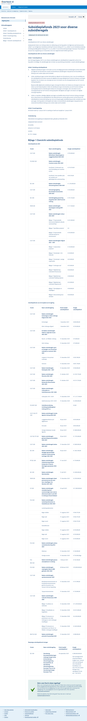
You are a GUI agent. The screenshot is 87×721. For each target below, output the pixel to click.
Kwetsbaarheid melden (31, 717)
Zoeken (14, 7)
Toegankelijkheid (29, 713)
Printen (80, 17)
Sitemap (27, 715)
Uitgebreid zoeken (23, 11)
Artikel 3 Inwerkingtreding (9, 36)
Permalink (71, 17)
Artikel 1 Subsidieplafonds (9, 31)
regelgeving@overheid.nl (43, 695)
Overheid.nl (5, 7)
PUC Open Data (49, 713)
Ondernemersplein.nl (71, 713)
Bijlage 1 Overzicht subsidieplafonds (12, 40)
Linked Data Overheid (50, 711)
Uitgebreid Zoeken (23, 7)
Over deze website (9, 710)
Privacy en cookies (29, 711)
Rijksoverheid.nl (70, 711)
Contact (6, 711)
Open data (48, 710)
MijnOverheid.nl (70, 710)
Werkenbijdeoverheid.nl (72, 715)
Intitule (5, 28)
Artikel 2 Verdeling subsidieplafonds (12, 33)
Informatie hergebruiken (31, 710)
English (6, 713)
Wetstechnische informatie (8, 17)
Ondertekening (7, 38)
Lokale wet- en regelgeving (12, 11)
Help (5, 715)
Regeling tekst (5, 20)
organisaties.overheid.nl (43, 691)
